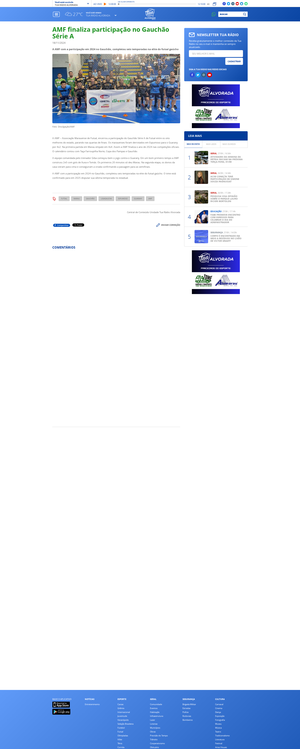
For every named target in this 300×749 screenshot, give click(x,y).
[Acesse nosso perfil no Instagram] (233, 3)
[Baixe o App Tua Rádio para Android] (246, 3)
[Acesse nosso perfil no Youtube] (237, 3)
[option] (193, 144)
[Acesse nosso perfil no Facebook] (224, 3)
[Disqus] (116, 293)
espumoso (123, 198)
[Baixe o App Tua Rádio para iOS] (241, 3)
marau (77, 198)
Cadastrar (234, 61)
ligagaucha (106, 198)
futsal (64, 198)
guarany (138, 198)
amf (150, 198)
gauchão (90, 198)
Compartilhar (63, 225)
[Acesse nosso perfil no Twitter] (228, 3)
